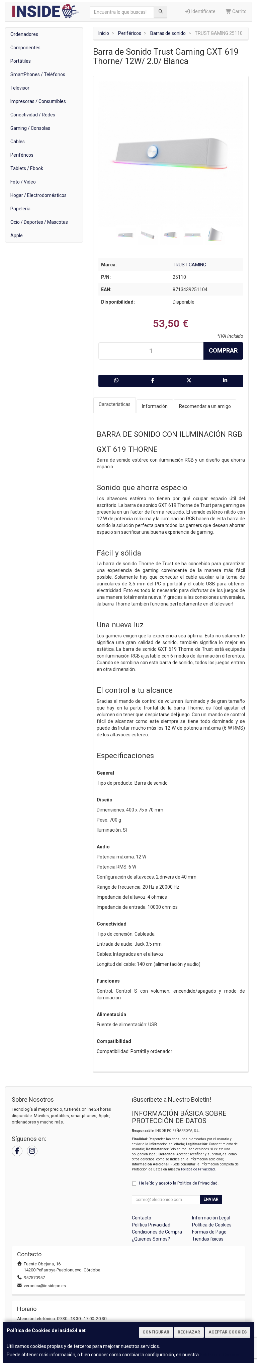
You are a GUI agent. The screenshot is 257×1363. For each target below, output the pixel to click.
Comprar (223, 350)
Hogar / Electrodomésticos (38, 195)
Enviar (211, 1199)
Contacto (141, 1217)
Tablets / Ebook (26, 168)
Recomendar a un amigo (205, 406)
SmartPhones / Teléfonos (37, 74)
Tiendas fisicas (208, 1239)
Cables (17, 141)
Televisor (19, 88)
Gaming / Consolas (30, 128)
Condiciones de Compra (157, 1232)
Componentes (25, 47)
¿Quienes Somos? (151, 1239)
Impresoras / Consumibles (38, 101)
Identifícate (203, 11)
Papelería (20, 208)
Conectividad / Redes (32, 114)
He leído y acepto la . (179, 1183)
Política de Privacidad (198, 1169)
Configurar (156, 1332)
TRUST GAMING (189, 264)
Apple (16, 235)
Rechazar (189, 1332)
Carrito (239, 11)
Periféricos (21, 155)
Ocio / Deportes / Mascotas (39, 222)
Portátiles (20, 61)
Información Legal (211, 1217)
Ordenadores (24, 34)
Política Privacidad (151, 1224)
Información (155, 406)
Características (115, 404)
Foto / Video (23, 182)
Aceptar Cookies (227, 1332)
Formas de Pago (209, 1232)
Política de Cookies (219, 1354)
